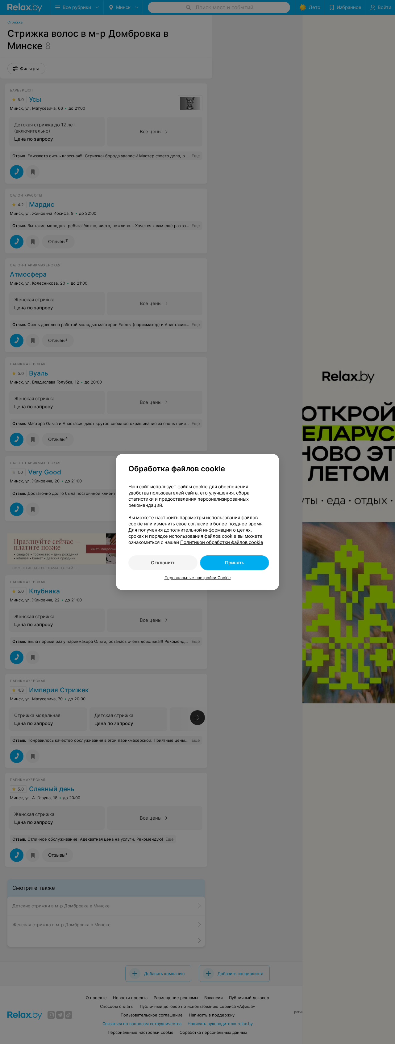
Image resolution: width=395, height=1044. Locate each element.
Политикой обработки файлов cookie (221, 542)
